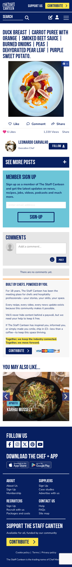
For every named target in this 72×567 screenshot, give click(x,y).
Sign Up (11, 489)
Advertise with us (49, 493)
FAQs (42, 509)
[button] (36, 163)
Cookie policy (23, 552)
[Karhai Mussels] (36, 396)
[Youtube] (40, 444)
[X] (25, 444)
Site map (44, 513)
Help (41, 506)
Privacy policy (49, 552)
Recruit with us (15, 509)
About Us (12, 486)
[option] (36, 89)
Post (61, 260)
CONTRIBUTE (55, 6)
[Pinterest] (32, 444)
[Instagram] (17, 444)
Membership (13, 493)
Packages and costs (18, 513)
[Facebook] (9, 444)
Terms (35, 552)
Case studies (46, 489)
